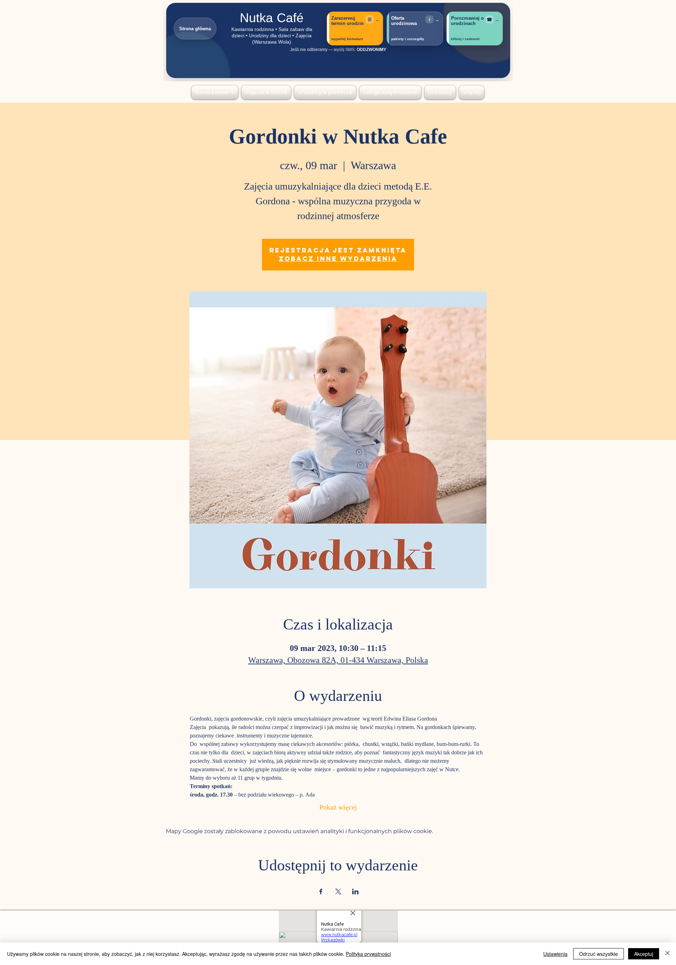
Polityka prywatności (368, 953)
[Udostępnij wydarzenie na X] (338, 891)
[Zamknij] (667, 953)
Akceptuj (643, 953)
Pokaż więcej (338, 808)
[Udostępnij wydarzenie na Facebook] (321, 891)
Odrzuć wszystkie (598, 953)
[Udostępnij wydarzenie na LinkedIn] (355, 891)
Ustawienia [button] (555, 953)
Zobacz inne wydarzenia (338, 259)
